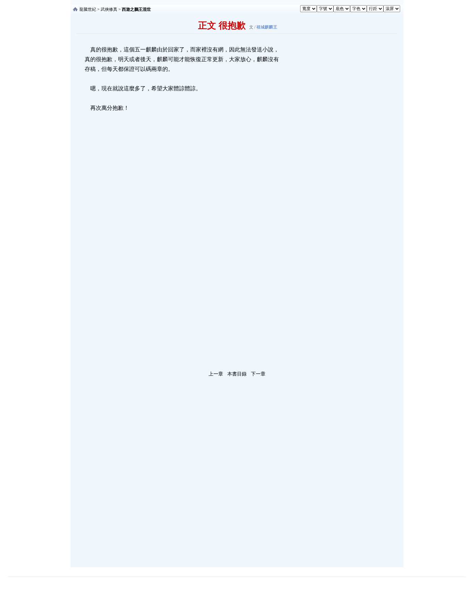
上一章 (216, 374)
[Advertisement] (332, 149)
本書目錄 (237, 374)
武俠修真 (109, 9)
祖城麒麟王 (266, 27)
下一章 (258, 374)
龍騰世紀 (87, 9)
